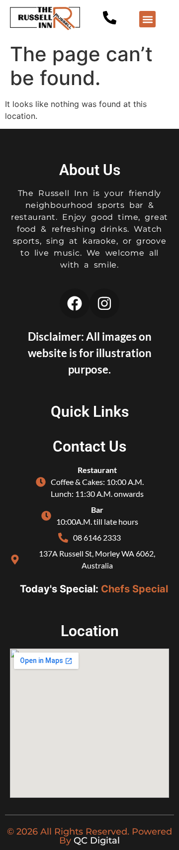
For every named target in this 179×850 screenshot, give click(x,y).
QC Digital (97, 840)
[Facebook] (75, 303)
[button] (147, 19)
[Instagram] (104, 303)
